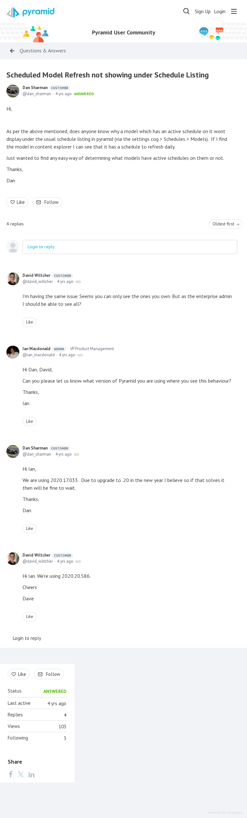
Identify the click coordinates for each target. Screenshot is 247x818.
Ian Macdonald (43, 348)
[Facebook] (11, 774)
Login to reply (41, 247)
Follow (51, 202)
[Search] (186, 11)
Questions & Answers (43, 51)
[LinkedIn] (31, 774)
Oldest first (223, 224)
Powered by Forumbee (225, 813)
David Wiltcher (47, 275)
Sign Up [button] (203, 11)
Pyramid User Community (123, 32)
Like (21, 202)
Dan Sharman (45, 87)
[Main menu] (234, 11)
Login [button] (219, 11)
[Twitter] (20, 774)
